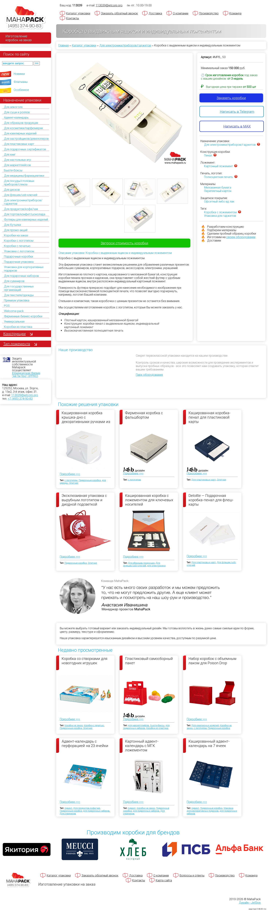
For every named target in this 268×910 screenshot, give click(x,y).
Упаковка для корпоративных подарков (210, 809)
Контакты (72, 18)
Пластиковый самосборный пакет (149, 660)
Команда (235, 13)
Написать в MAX (237, 126)
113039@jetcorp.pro (24, 395)
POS (7, 305)
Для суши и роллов (17, 112)
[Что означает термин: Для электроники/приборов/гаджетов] (258, 144)
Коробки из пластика (18, 327)
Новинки (19, 74)
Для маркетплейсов (17, 165)
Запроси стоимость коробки (124, 243)
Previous (53, 109)
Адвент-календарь (16, 117)
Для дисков (12, 189)
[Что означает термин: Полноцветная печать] (235, 177)
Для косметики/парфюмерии (23, 128)
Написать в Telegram (237, 111)
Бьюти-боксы (13, 170)
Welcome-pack (14, 311)
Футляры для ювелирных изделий (26, 219)
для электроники (156, 565)
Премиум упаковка (16, 300)
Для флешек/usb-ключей (20, 195)
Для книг (10, 154)
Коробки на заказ (16, 235)
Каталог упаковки (78, 13)
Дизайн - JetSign (250, 902)
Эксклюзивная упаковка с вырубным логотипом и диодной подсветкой (84, 499)
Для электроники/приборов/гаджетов (230, 144)
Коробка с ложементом (220, 212)
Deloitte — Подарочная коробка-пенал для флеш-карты (211, 499)
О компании (180, 13)
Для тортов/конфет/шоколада (24, 214)
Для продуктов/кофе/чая (21, 209)
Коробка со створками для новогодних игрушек (84, 660)
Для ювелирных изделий (20, 133)
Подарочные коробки (18, 256)
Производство (209, 13)
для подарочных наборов (96, 810)
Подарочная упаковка (19, 262)
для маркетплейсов (138, 725)
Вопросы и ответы (192, 875)
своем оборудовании (240, 237)
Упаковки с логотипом (19, 251)
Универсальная (14, 321)
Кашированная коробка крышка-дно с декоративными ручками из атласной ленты (86, 417)
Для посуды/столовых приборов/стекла (19, 182)
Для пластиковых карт (19, 144)
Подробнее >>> (70, 474)
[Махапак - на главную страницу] (25, 18)
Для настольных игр (17, 160)
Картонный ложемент (218, 166)
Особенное (21, 90)
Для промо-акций (15, 230)
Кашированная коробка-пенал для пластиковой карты (210, 417)
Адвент (68, 808)
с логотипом (71, 480)
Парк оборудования (149, 374)
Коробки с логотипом (18, 240)
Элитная (73, 483)
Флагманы (21, 82)
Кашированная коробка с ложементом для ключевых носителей (149, 499)
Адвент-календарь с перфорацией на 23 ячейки (85, 743)
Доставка (155, 13)
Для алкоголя (13, 107)
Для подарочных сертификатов (25, 149)
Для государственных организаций (19, 288)
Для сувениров (14, 281)
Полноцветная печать (218, 177)
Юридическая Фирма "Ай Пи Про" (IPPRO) (26, 374)
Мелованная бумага (217, 187)
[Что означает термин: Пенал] (214, 155)
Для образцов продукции (21, 123)
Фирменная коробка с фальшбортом (144, 415)
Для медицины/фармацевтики (24, 175)
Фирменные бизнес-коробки (23, 316)
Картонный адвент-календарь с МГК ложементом (141, 745)
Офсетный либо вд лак (219, 201)
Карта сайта (164, 880)
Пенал (208, 155)
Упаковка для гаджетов (220, 215)
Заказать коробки (231, 98)
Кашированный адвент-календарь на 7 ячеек (209, 743)
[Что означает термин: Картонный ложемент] (235, 166)
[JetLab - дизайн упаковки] (130, 491)
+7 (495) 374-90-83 (20, 398)
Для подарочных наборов (21, 276)
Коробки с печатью (17, 246)
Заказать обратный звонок (119, 13)
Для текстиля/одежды (19, 295)
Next (195, 109)
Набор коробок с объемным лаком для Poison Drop (212, 660)
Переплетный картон (217, 191)
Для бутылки (12, 225)
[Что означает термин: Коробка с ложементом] (239, 212)
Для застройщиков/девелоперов (26, 138)
